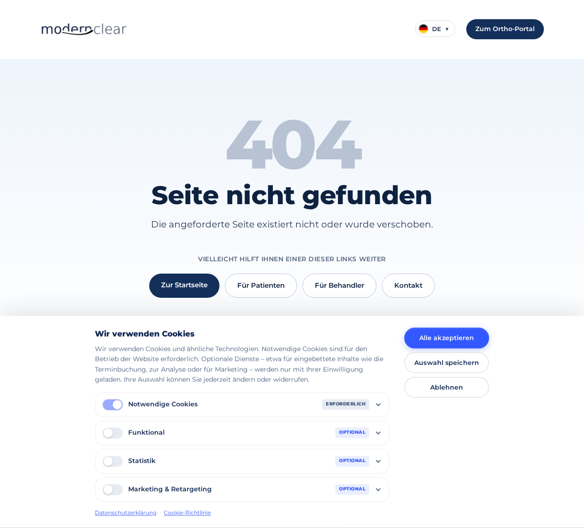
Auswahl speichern (446, 363)
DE (440, 28)
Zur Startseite (184, 284)
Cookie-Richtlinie (187, 512)
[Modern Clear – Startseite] (83, 29)
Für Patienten (261, 285)
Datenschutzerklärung (125, 512)
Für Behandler (339, 285)
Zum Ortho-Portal (505, 29)
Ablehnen (447, 387)
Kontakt (408, 285)
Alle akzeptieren (446, 338)
